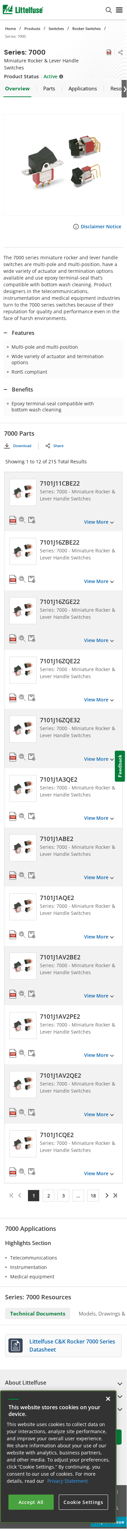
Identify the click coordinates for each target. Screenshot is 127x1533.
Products (32, 28)
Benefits (22, 389)
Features (23, 333)
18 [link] (93, 1195)
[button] (63, 165)
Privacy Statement (67, 1481)
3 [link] (63, 1195)
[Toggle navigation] (119, 9)
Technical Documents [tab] (37, 1313)
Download (22, 445)
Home (10, 28)
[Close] (108, 1398)
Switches (56, 28)
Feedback (120, 766)
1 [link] (33, 1195)
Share (58, 445)
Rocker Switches (86, 28)
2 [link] (48, 1195)
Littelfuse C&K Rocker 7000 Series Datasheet (72, 1345)
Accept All (31, 1502)
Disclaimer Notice (101, 226)
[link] (106, 1195)
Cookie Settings (83, 1502)
